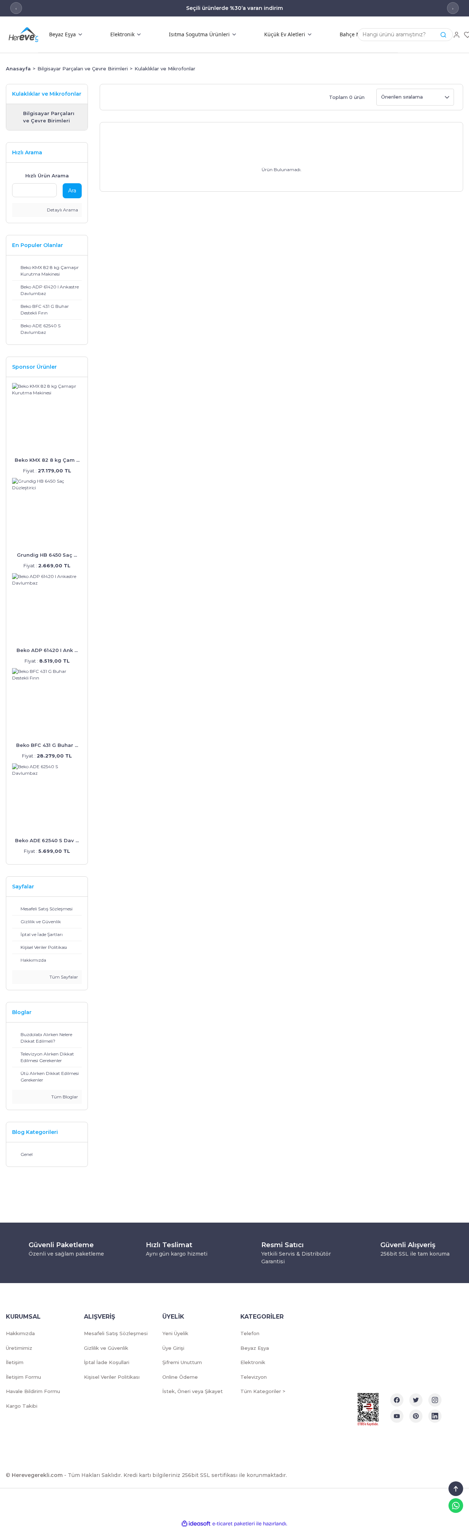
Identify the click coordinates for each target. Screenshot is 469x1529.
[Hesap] (456, 34)
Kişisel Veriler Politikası (112, 1377)
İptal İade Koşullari (106, 1362)
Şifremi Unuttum (182, 1362)
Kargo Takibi (21, 1406)
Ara (72, 190)
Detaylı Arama (62, 210)
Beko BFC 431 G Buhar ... (47, 745)
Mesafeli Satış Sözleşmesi (116, 1333)
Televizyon (253, 1377)
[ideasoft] (196, 1523)
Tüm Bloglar (64, 1096)
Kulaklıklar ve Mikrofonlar (164, 68)
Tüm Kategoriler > (262, 1391)
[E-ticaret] (233, 1524)
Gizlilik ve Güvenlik (106, 1348)
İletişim (14, 1362)
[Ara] (443, 34)
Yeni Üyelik (175, 1333)
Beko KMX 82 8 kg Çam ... (47, 460)
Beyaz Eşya (254, 1348)
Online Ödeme (180, 1377)
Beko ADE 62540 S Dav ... (47, 840)
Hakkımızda (20, 1333)
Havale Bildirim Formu (33, 1391)
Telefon (249, 1333)
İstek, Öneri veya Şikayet (192, 1391)
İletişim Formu (23, 1377)
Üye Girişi (173, 1348)
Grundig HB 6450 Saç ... (47, 555)
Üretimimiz (19, 1348)
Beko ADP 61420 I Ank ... (47, 650)
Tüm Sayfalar (63, 977)
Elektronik (252, 1362)
